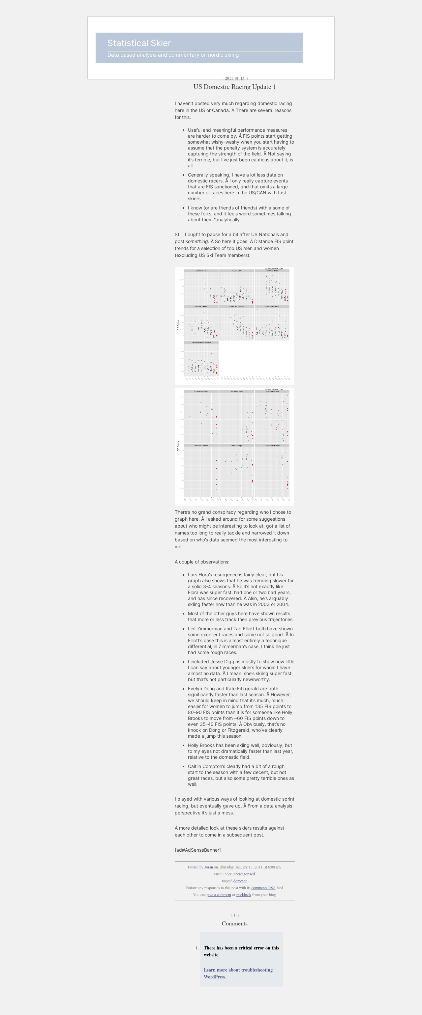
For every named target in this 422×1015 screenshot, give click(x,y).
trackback (243, 894)
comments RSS (264, 887)
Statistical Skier (139, 43)
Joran (208, 866)
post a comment (219, 894)
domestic (240, 880)
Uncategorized (243, 873)
